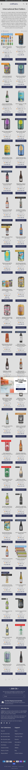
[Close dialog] (26, 378)
